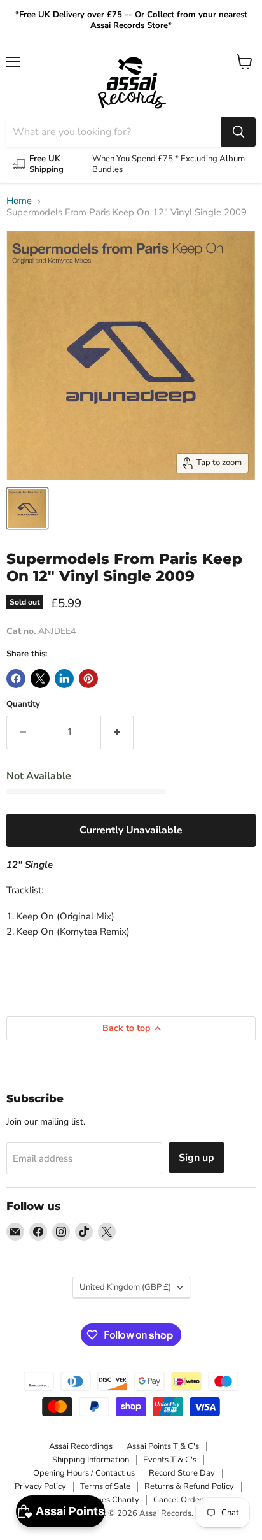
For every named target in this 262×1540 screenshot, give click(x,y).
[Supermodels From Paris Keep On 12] (27, 508)
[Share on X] (40, 678)
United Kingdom (125, 1287)
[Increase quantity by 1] (117, 732)
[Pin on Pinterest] (88, 678)
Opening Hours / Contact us (84, 1473)
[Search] (238, 132)
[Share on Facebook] (15, 678)
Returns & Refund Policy (189, 1486)
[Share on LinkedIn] (64, 678)
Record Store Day (182, 1473)
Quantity (23, 704)
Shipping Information (90, 1459)
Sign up (196, 1158)
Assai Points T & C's (163, 1446)
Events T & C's (170, 1459)
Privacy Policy (40, 1486)
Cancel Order (178, 1500)
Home (19, 201)
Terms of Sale (105, 1486)
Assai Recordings (81, 1446)
